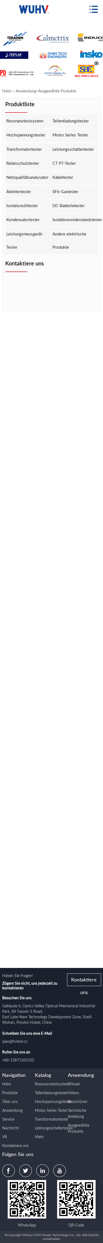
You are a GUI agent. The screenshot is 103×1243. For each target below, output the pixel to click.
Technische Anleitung (77, 1114)
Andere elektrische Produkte (69, 240)
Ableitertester (18, 192)
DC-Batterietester (68, 206)
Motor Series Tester (70, 135)
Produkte (10, 1093)
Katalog (43, 1075)
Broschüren (77, 1102)
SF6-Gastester (65, 192)
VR (4, 1137)
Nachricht (10, 1128)
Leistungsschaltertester (73, 149)
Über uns (10, 1102)
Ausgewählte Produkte (57, 91)
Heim (6, 91)
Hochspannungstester (25, 135)
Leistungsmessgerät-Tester (24, 240)
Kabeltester (62, 177)
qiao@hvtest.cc (15, 1042)
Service (8, 1119)
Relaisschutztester (22, 163)
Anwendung (26, 91)
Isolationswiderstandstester (75, 220)
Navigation (14, 1075)
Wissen (74, 1084)
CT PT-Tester (64, 163)
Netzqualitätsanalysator (27, 177)
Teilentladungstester (70, 121)
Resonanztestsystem (24, 121)
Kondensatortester (23, 220)
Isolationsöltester (22, 206)
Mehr (39, 1137)
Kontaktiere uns (84, 982)
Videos (73, 1093)
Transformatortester (24, 149)
